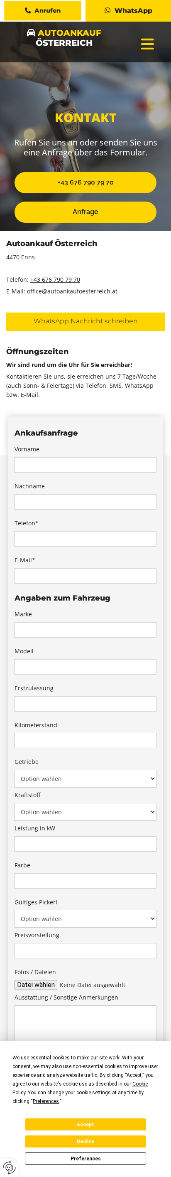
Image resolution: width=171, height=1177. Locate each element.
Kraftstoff (27, 795)
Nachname (30, 486)
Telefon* (27, 523)
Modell (24, 651)
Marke (23, 614)
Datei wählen (36, 985)
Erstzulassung (34, 688)
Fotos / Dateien (35, 972)
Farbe (22, 865)
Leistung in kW (35, 828)
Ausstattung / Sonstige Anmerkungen (66, 997)
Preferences (86, 1159)
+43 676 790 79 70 (55, 279)
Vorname (27, 449)
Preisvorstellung (37, 935)
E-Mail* (25, 560)
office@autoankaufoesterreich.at (72, 291)
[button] (43, 10)
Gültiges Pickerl (36, 902)
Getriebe (27, 762)
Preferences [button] (46, 1101)
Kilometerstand (36, 725)
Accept (85, 1125)
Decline (85, 1142)
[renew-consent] (9, 1167)
